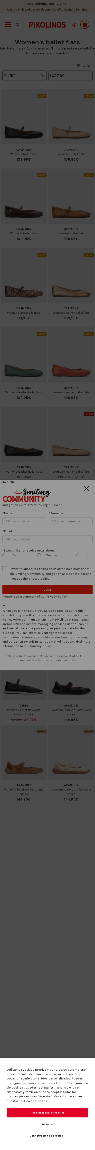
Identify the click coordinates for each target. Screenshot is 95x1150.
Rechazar (48, 1124)
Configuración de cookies (46, 1135)
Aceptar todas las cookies (48, 1112)
